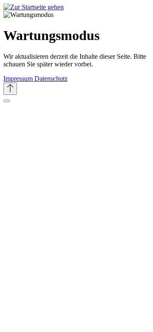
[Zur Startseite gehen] (33, 7)
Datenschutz (51, 78)
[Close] (6, 101)
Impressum (18, 78)
